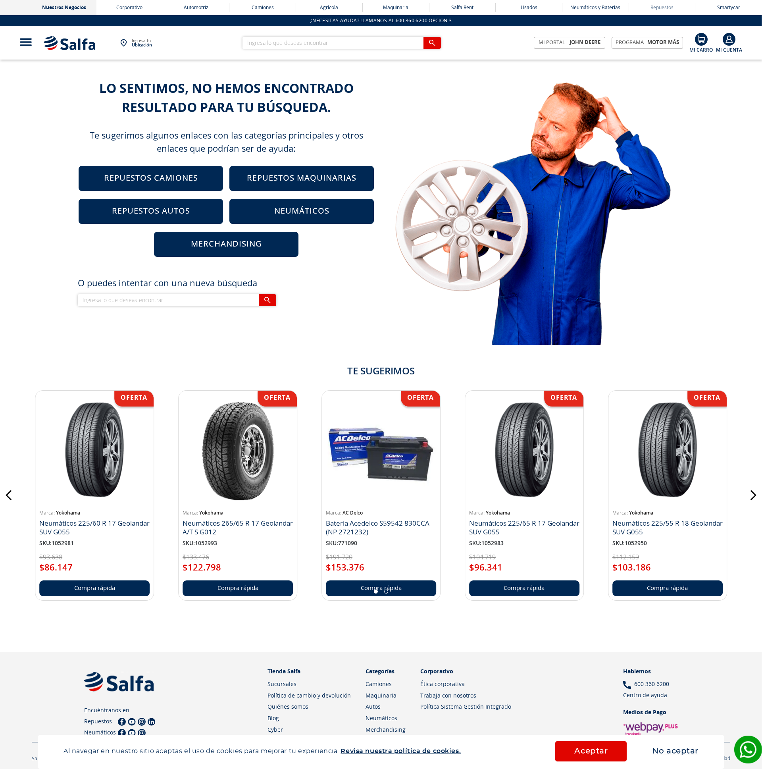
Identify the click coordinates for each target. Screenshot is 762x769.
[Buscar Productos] (432, 43)
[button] (376, 592)
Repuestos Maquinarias (301, 178)
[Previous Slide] (9, 495)
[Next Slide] (753, 495)
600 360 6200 (651, 684)
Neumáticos (301, 211)
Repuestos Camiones (151, 178)
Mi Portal (570, 42)
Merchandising (226, 244)
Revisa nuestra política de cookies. (401, 751)
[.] (729, 43)
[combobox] (341, 43)
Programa (647, 42)
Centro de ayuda (645, 695)
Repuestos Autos (151, 211)
